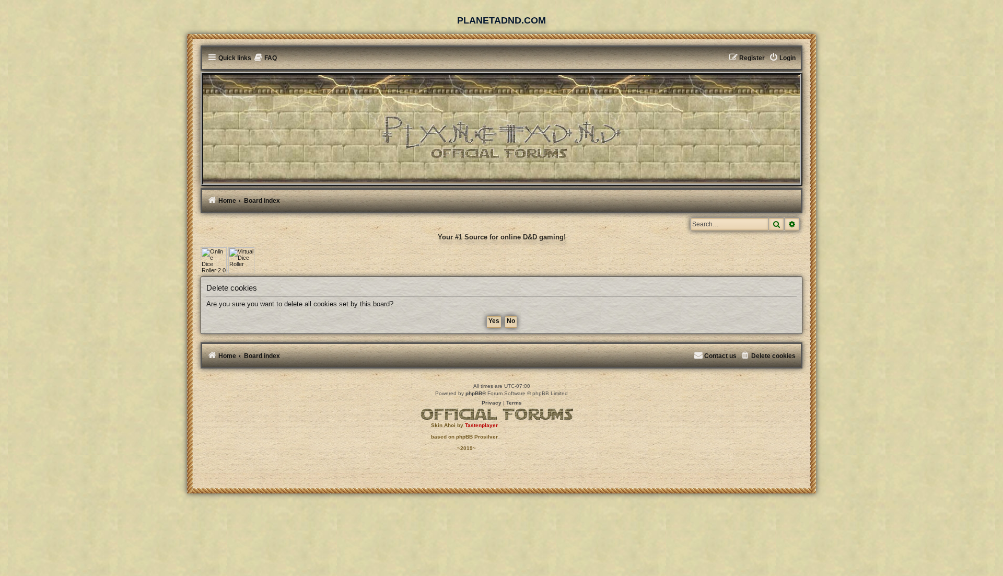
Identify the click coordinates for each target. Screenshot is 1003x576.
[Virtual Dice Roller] (241, 260)
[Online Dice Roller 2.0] (214, 260)
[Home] (501, 128)
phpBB (473, 393)
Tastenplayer (481, 425)
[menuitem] (265, 58)
